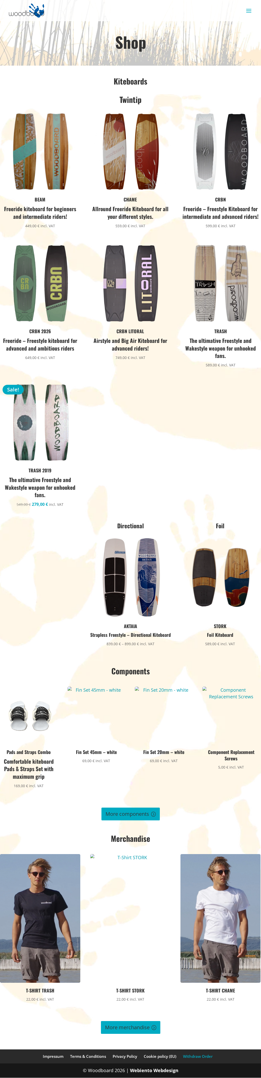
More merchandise (127, 1027)
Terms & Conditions (88, 1056)
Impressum (53, 1056)
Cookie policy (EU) (160, 1056)
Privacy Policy (125, 1056)
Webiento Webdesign (154, 1070)
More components (127, 813)
